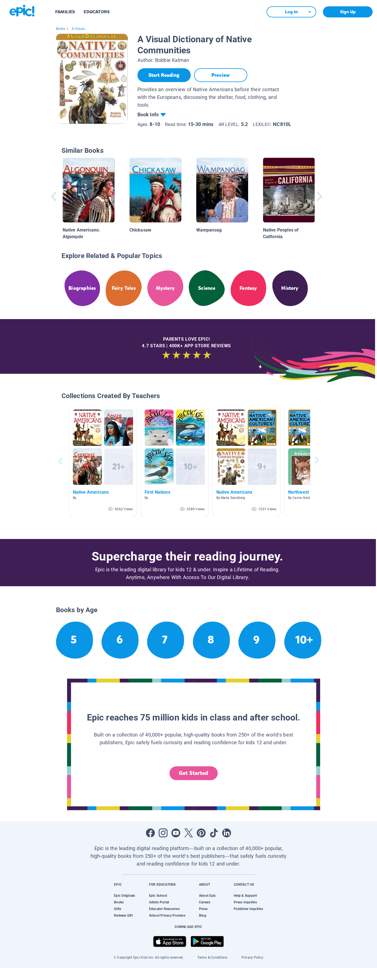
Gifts (117, 909)
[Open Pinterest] (201, 832)
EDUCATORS (97, 12)
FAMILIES (65, 12)
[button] (103, 461)
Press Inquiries (245, 902)
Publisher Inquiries (248, 909)
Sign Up (348, 12)
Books (60, 29)
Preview (220, 75)
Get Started (193, 773)
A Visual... (79, 29)
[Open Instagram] (163, 832)
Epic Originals (124, 896)
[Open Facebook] (150, 832)
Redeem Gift (123, 915)
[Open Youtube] (175, 832)
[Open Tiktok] (213, 832)
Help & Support (245, 896)
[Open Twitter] (188, 832)
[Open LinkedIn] (226, 832)
